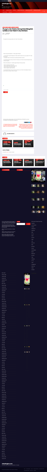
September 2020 (4, 337)
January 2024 (4, 303)
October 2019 (4, 356)
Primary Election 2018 (37, 10)
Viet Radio (35, 470)
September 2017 (4, 401)
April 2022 (3, 324)
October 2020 (4, 335)
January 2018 (4, 394)
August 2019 (3, 360)
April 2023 (3, 319)
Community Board (8, 10)
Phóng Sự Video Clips (20, 10)
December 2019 (4, 353)
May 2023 (3, 317)
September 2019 (4, 358)
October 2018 (4, 378)
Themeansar (16, 469)
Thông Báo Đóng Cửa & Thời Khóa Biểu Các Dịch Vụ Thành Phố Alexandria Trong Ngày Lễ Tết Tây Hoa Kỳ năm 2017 (10, 125)
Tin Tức (32, 260)
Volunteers (33, 269)
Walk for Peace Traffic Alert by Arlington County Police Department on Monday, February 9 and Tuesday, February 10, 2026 (8, 235)
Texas (32, 257)
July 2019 (3, 362)
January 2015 (4, 458)
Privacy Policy (31, 470)
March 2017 (3, 412)
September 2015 (4, 444)
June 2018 (3, 385)
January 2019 (4, 372)
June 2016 (3, 428)
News (32, 244)
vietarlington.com (6, 4)
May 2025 (3, 281)
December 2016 (4, 417)
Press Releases (5, 142)
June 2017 (3, 406)
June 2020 (3, 342)
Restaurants (33, 253)
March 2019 (3, 369)
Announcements (5, 141)
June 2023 (3, 315)
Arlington (4, 27)
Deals (32, 232)
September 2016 (4, 422)
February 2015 (4, 456)
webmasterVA (8, 33)
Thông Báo (10, 27)
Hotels (32, 239)
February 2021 (4, 331)
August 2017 (3, 403)
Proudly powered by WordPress (5, 469)
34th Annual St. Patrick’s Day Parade (36, 221)
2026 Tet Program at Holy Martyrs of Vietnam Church (17, 144)
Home (3, 10)
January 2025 (4, 287)
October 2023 (4, 308)
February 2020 (4, 349)
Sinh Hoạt (7, 27)
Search (18, 221)
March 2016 (3, 433)
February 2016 (4, 435)
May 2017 (3, 408)
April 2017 (3, 410)
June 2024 (3, 294)
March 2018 (3, 390)
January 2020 (4, 351)
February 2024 (4, 301)
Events (9, 141)
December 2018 (4, 374)
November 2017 (4, 397)
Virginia (17, 27)
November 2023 (4, 306)
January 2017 (4, 415)
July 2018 (3, 383)
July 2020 (3, 340)
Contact (14, 10)
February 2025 (4, 285)
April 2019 (3, 367)
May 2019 (3, 365)
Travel (32, 262)
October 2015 (4, 442)
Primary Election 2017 (29, 10)
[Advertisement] (23, 18)
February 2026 (4, 274)
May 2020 (3, 344)
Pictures (32, 248)
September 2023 (4, 310)
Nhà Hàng (32, 246)
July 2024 (3, 292)
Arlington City (4, 160)
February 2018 (4, 392)
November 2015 (4, 440)
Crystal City (33, 230)
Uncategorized (14, 27)
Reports (32, 251)
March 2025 (3, 283)
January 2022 (4, 326)
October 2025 (4, 278)
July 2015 (3, 447)
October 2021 (4, 328)
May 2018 (3, 387)
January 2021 (4, 333)
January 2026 (4, 276)
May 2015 (3, 451)
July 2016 (3, 426)
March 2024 (3, 299)
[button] (39, 183)
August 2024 (4, 290)
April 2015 (3, 453)
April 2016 (3, 431)
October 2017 (4, 399)
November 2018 (4, 376)
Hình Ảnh (32, 237)
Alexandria (37, 159)
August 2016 (3, 424)
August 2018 (3, 381)
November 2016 (4, 419)
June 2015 (3, 449)
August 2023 (3, 312)
